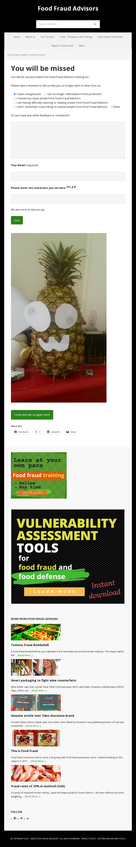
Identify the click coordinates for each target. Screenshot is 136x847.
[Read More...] (25, 655)
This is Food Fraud (24, 751)
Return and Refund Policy (112, 838)
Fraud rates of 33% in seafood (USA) (38, 786)
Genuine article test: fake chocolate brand (42, 716)
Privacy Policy (88, 838)
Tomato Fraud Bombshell (30, 645)
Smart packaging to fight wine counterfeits (43, 680)
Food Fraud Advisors (68, 8)
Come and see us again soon (32, 414)
